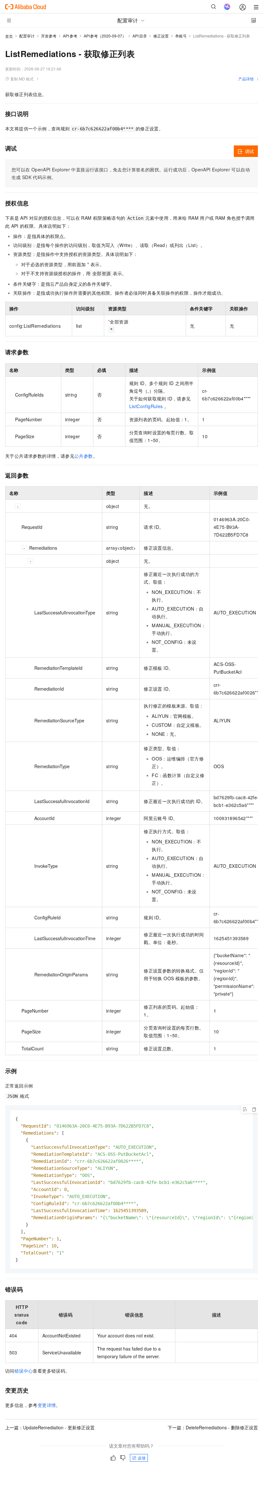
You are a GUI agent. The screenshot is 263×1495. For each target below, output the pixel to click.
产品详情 (246, 78)
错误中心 (23, 1371)
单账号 (181, 35)
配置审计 (27, 35)
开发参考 (48, 35)
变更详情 (47, 1405)
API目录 (139, 35)
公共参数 (83, 456)
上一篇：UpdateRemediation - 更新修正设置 (50, 1427)
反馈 (142, 1457)
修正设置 (161, 35)
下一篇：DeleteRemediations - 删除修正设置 (213, 1427)
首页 (9, 36)
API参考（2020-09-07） (105, 35)
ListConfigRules (146, 406)
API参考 (70, 35)
